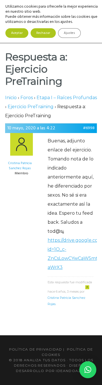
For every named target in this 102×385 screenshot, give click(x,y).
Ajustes (69, 33)
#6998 (89, 128)
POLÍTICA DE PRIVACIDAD (35, 349)
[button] (87, 369)
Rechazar (43, 33)
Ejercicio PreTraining (31, 106)
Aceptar (17, 33)
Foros (26, 97)
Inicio (11, 97)
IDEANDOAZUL (71, 371)
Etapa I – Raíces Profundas (67, 97)
